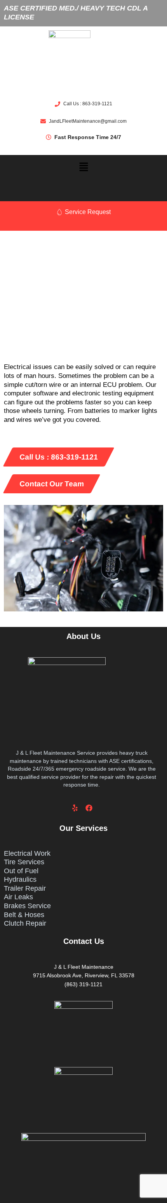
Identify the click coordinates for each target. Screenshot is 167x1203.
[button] (83, 167)
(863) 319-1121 (83, 984)
